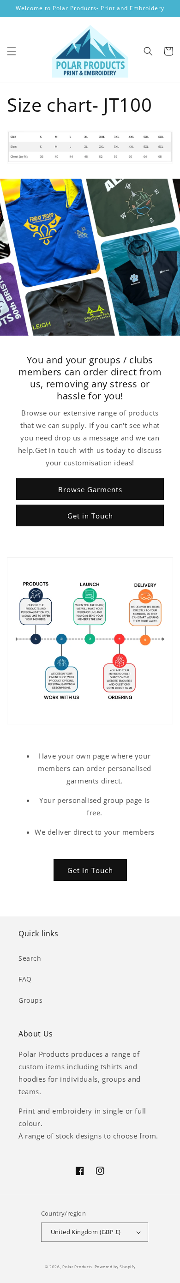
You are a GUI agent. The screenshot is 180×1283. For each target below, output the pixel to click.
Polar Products (77, 1266)
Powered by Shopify (115, 1266)
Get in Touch (90, 515)
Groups (30, 1000)
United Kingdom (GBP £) (86, 1232)
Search (30, 958)
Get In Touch (90, 870)
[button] (11, 51)
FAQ (25, 979)
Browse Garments (90, 489)
